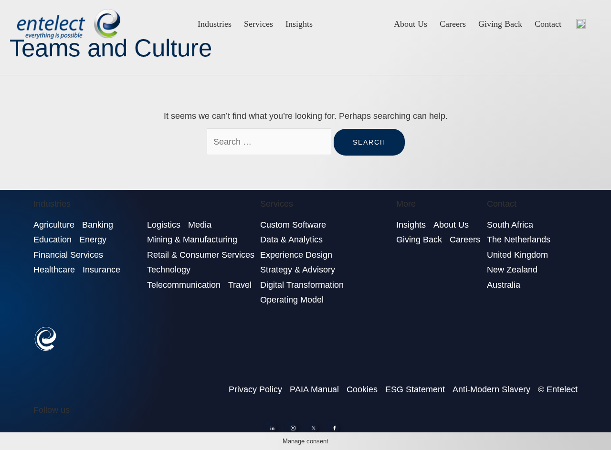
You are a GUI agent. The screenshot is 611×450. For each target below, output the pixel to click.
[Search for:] (270, 142)
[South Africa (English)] (581, 23)
